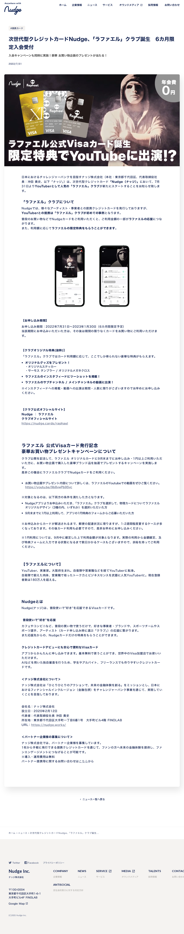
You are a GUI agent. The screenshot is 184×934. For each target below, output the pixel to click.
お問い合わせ (172, 5)
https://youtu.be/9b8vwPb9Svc (48, 487)
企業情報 (77, 5)
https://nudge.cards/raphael (45, 423)
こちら (83, 761)
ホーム (62, 5)
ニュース (92, 5)
